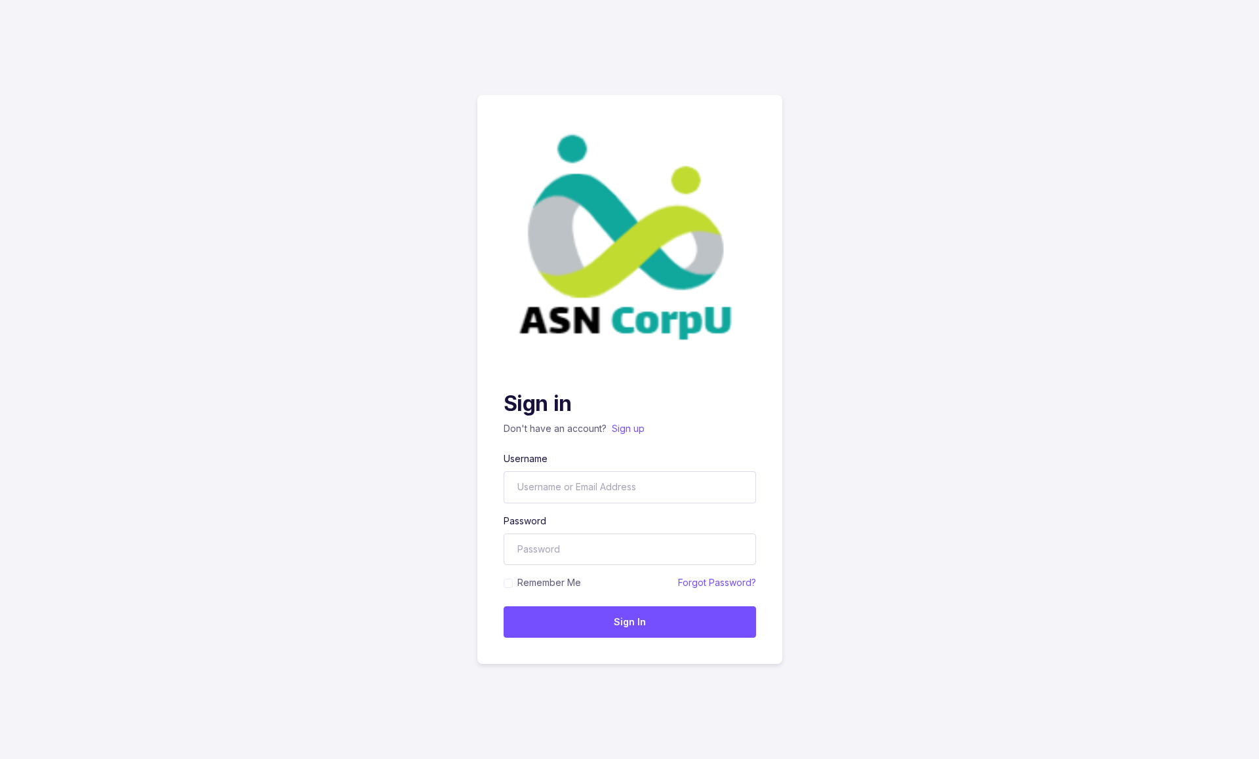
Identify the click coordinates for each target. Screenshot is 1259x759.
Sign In (630, 621)
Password (525, 520)
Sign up (628, 428)
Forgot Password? (717, 582)
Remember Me (549, 582)
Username (526, 458)
